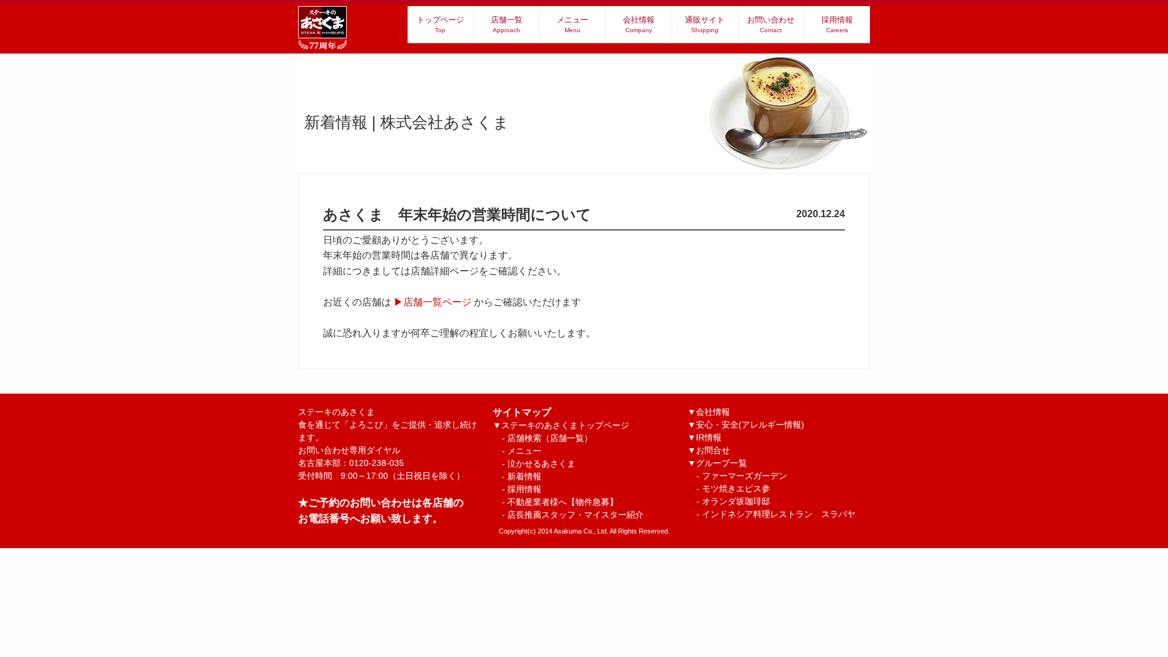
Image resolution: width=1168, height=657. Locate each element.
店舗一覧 (507, 24)
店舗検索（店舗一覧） (550, 438)
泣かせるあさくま (541, 463)
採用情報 (837, 24)
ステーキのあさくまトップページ (565, 425)
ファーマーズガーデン (744, 476)
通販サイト (705, 24)
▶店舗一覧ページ (432, 302)
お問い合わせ (770, 24)
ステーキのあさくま (387, 424)
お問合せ (713, 450)
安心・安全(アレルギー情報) (750, 424)
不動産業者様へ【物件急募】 (562, 502)
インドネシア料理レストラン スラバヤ (778, 514)
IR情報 (708, 437)
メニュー (572, 24)
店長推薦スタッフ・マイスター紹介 (575, 515)
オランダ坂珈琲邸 (736, 501)
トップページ (440, 24)
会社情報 (639, 24)
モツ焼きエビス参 (736, 488)
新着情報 (524, 476)
